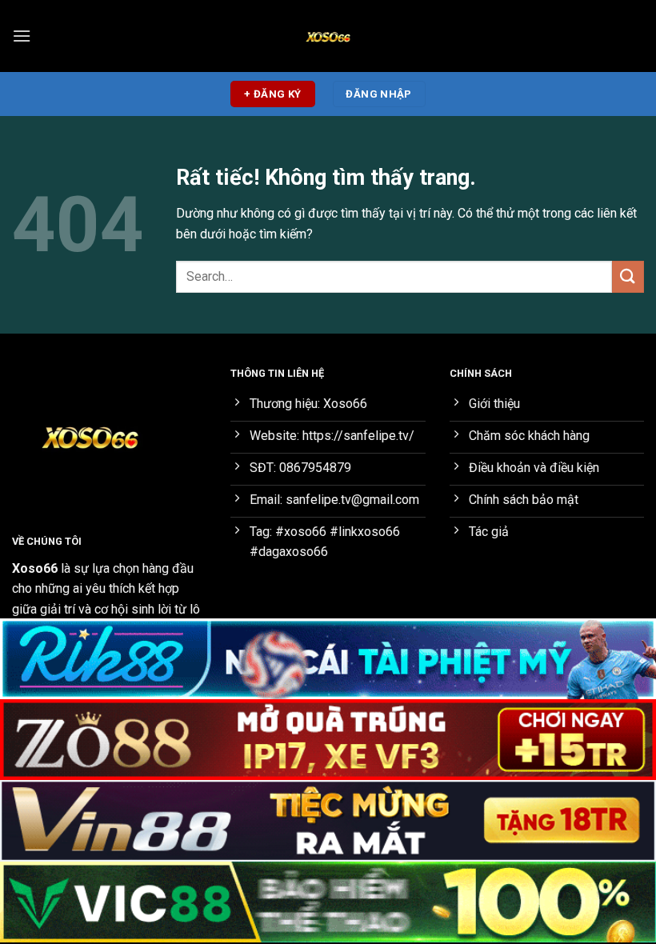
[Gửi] (628, 276)
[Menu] (21, 35)
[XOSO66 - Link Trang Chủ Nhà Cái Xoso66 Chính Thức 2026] (328, 36)
